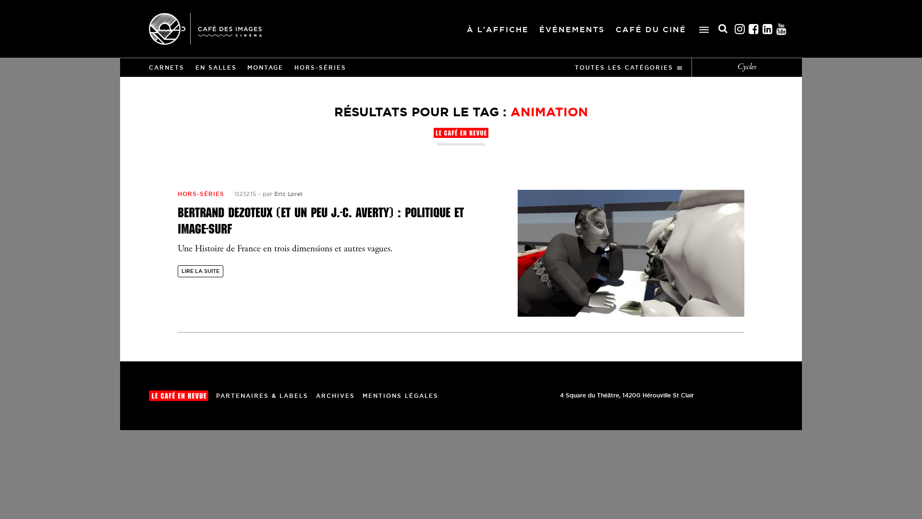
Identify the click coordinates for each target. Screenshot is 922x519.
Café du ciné (651, 29)
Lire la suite (200, 271)
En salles (216, 67)
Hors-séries (320, 67)
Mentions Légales (400, 396)
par (283, 194)
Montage (265, 67)
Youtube (782, 29)
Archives (335, 396)
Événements (572, 29)
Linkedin (768, 29)
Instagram (740, 29)
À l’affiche (498, 29)
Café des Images (205, 29)
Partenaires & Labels (262, 396)
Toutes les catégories (624, 67)
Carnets (166, 67)
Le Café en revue (178, 395)
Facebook (754, 29)
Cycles (746, 67)
